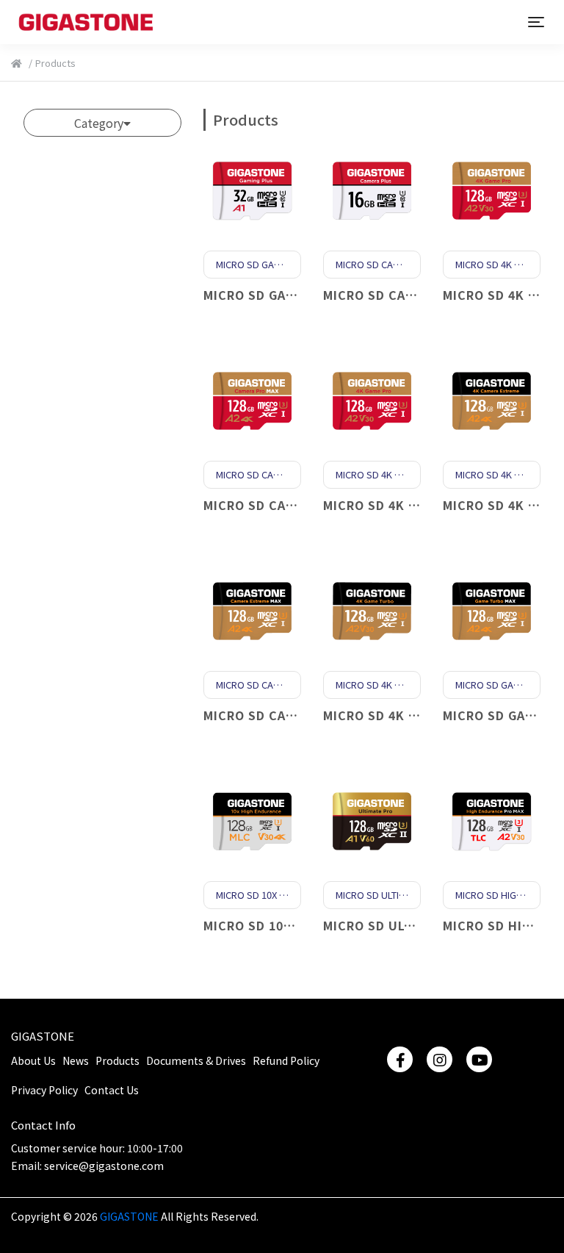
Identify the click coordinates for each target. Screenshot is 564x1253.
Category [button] (98, 123)
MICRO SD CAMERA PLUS (399, 295)
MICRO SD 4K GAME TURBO (407, 715)
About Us (33, 1060)
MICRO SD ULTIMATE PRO (402, 925)
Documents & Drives (196, 1060)
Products (117, 1060)
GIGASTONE (42, 1036)
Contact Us (111, 1090)
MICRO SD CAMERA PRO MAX (291, 505)
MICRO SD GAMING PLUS (278, 295)
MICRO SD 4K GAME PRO (398, 505)
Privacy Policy (44, 1090)
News (75, 1060)
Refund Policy (286, 1060)
